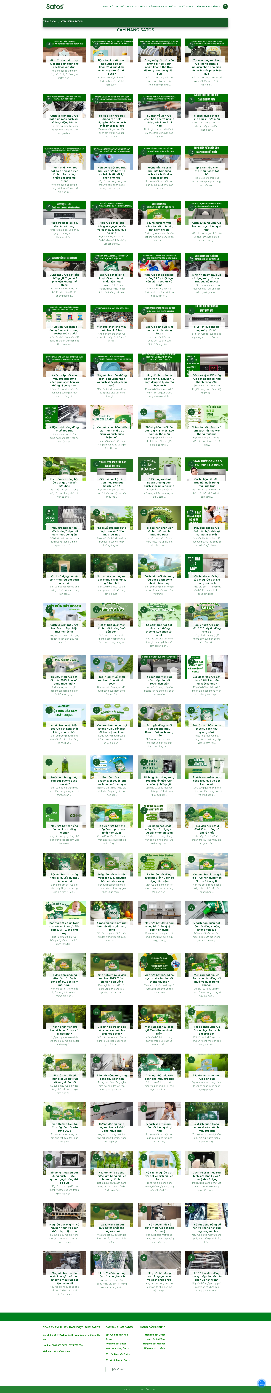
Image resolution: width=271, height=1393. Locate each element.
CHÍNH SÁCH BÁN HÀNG (206, 6)
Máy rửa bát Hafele (154, 1348)
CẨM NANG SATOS (158, 6)
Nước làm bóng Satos (117, 1348)
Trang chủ (50, 21)
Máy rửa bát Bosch (155, 1334)
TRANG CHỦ (107, 6)
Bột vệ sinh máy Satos (118, 1360)
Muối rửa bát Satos (116, 1343)
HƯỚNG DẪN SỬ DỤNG (180, 6)
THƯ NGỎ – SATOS (124, 6)
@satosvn (118, 1369)
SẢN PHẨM (140, 6)
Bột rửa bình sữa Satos (118, 1354)
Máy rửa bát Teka (156, 1339)
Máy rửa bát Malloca (154, 1343)
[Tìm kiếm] (225, 6)
